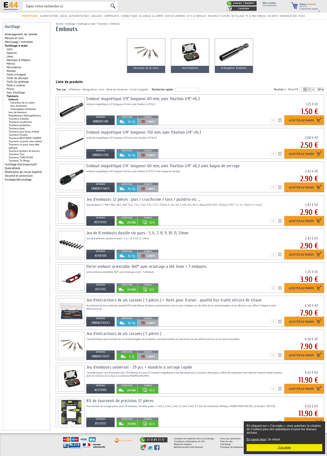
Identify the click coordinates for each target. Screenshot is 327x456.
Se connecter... (270, 5)
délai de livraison (117, 89)
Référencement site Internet (188, 447)
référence (74, 89)
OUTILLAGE (237, 16)
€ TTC (303, 6)
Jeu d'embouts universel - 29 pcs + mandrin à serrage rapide (139, 367)
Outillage (71, 23)
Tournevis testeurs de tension (24, 151)
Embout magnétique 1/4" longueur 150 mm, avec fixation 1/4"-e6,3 (143, 132)
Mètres (11, 63)
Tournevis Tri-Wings (19, 160)
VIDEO (301, 16)
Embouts (115, 23)
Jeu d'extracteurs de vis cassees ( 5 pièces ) (123, 333)
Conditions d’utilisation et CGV (189, 441)
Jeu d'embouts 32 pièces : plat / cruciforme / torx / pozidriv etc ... (143, 199)
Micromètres (14, 67)
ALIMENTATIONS (49, 16)
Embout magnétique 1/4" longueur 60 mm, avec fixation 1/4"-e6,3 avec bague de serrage (163, 165)
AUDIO (63, 16)
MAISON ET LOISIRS (219, 16)
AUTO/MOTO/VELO (79, 16)
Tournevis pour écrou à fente (24, 131)
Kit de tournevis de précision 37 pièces (120, 400)
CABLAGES (96, 16)
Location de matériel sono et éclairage (194, 438)
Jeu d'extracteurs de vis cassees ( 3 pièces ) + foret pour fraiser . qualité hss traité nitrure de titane (174, 300)
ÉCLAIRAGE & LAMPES (151, 16)
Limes (10, 56)
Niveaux (11, 71)
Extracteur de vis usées (22, 102)
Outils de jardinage (18, 81)
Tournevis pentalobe (19, 125)
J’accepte (284, 447)
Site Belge (225, 444)
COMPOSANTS (111, 16)
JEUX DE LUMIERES (175, 16)
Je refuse (274, 439)
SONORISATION (288, 16)
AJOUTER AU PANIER (302, 120)
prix (102, 89)
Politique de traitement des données (239, 447)
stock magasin (139, 89)
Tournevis (13, 96)
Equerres (12, 53)
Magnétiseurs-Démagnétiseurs (25, 115)
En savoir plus (256, 439)
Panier (308, 4)
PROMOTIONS (30, 16)
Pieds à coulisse (16, 85)
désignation (90, 89)
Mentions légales (183, 444)
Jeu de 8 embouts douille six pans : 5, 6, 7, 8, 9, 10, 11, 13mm (137, 232)
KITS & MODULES (197, 16)
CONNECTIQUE (129, 16)
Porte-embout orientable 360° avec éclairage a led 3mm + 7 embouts (146, 266)
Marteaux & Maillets (19, 60)
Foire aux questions (230, 438)
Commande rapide (309, 9)
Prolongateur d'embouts (23, 109)
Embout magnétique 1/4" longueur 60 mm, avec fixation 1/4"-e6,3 (143, 98)
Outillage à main (16, 45)
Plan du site (226, 441)
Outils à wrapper (16, 74)
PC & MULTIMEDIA (256, 16)
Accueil (59, 23)
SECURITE (272, 16)
